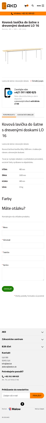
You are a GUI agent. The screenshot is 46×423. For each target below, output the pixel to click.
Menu (39, 6)
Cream (42, 409)
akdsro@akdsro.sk (9, 367)
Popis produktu (9, 115)
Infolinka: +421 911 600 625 (23, 13)
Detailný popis (37, 81)
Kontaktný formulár (25, 115)
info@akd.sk (7, 363)
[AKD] (13, 5)
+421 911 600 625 (25, 92)
